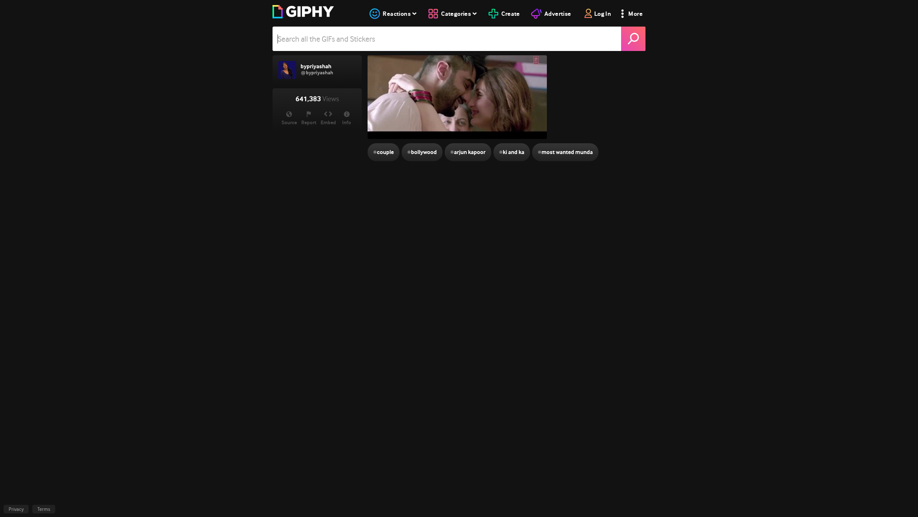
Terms (43, 509)
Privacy (16, 509)
